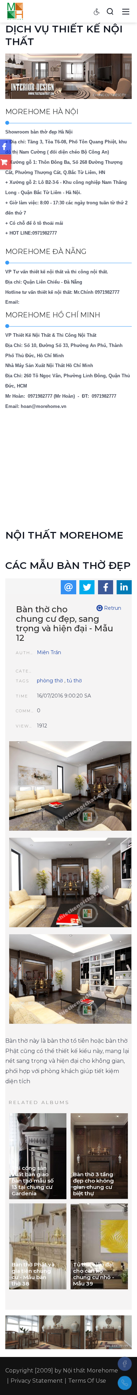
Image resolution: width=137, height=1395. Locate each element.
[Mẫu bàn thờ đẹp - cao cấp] (15, 11)
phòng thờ (50, 680)
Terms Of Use (87, 1380)
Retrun (112, 608)
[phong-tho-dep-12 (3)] (70, 786)
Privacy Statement (37, 1380)
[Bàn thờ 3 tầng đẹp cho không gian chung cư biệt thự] (99, 1156)
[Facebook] (125, 1364)
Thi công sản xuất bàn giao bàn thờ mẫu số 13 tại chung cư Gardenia (33, 1181)
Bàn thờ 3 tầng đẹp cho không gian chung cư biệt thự (93, 1184)
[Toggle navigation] (126, 11)
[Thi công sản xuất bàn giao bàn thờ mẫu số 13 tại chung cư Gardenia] (38, 1156)
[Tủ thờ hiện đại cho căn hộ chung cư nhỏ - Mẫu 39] (99, 1246)
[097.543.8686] (125, 1383)
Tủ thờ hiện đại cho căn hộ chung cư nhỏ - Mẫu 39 (93, 1274)
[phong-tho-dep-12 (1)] (70, 979)
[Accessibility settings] (97, 11)
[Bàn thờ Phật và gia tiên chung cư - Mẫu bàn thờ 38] (38, 1246)
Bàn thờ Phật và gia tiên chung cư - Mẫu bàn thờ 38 (33, 1274)
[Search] (110, 11)
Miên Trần (49, 652)
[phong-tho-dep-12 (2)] (70, 883)
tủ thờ (74, 680)
